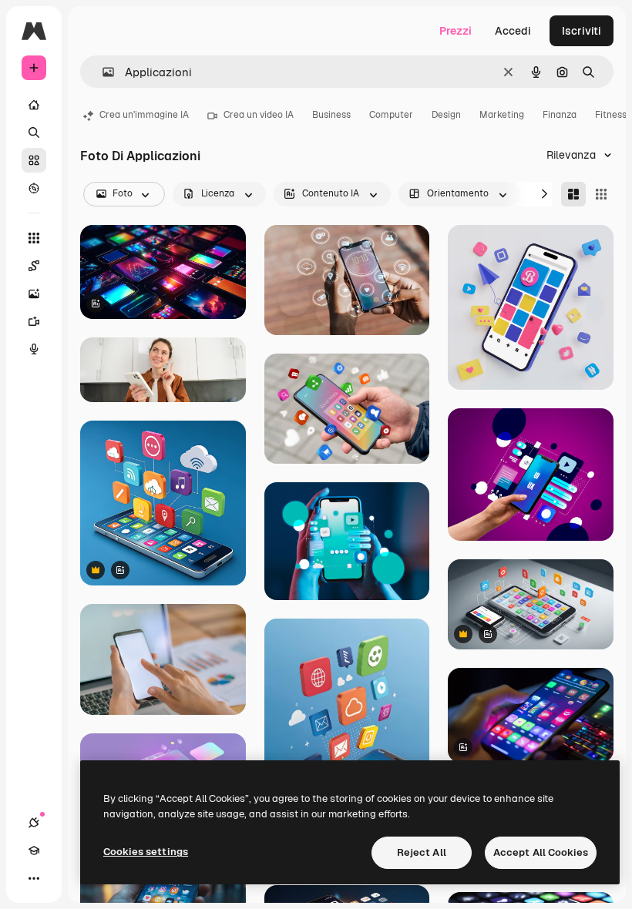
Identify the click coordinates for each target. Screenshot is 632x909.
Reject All (421, 852)
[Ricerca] (34, 132)
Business (331, 115)
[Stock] (34, 160)
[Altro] (34, 878)
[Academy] (34, 850)
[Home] (34, 104)
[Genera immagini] (34, 293)
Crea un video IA (259, 115)
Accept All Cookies (540, 852)
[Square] (601, 194)
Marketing (501, 115)
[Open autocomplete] (102, 72)
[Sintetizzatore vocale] (34, 349)
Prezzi (455, 31)
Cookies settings (145, 851)
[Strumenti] (34, 238)
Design (446, 115)
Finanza (560, 115)
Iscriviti (581, 31)
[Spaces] (34, 265)
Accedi (513, 31)
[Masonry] (573, 194)
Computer (391, 115)
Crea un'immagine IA (144, 115)
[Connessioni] (34, 822)
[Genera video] (34, 321)
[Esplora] (34, 188)
